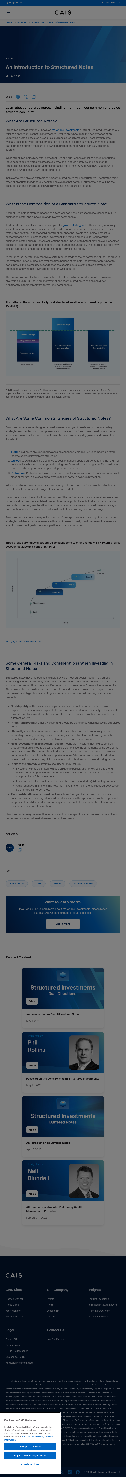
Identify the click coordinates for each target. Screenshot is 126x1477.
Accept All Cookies (30, 1446)
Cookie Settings (30, 1464)
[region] (30, 1443)
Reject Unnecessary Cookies (30, 1455)
